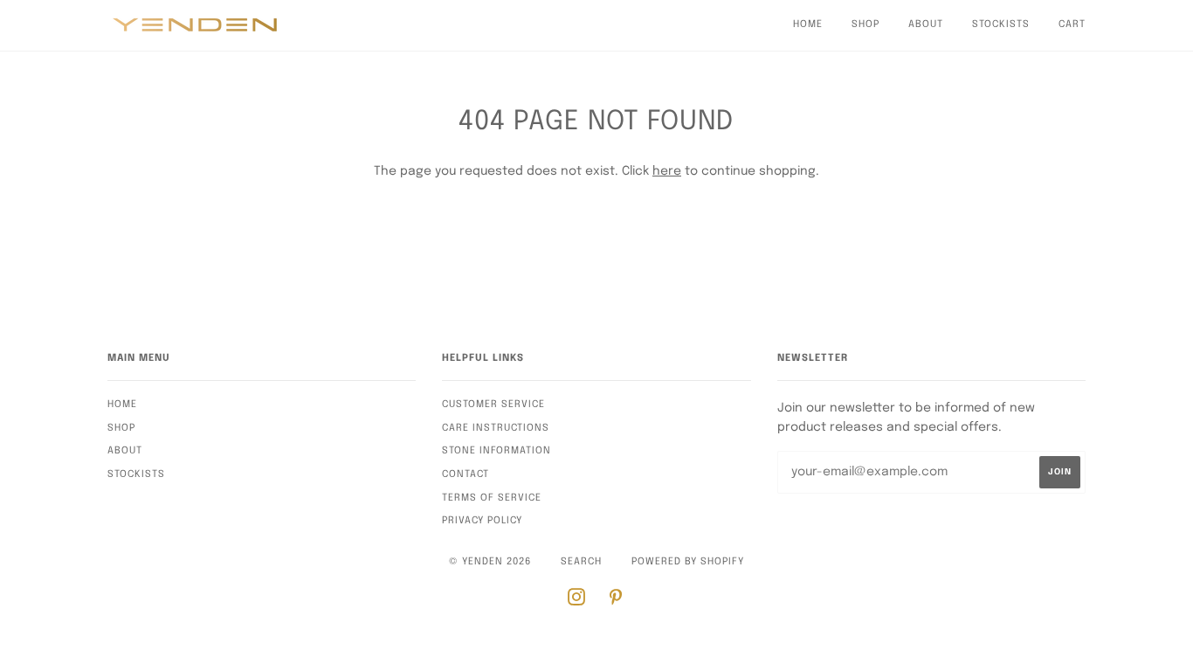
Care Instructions (495, 428)
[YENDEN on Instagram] (577, 601)
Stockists (1001, 24)
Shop (865, 24)
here (666, 171)
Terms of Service (491, 498)
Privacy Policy (482, 520)
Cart (1072, 24)
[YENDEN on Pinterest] (616, 601)
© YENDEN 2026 (490, 562)
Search (581, 562)
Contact (465, 474)
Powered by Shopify (687, 562)
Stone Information (496, 451)
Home (808, 24)
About (925, 24)
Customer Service (493, 404)
